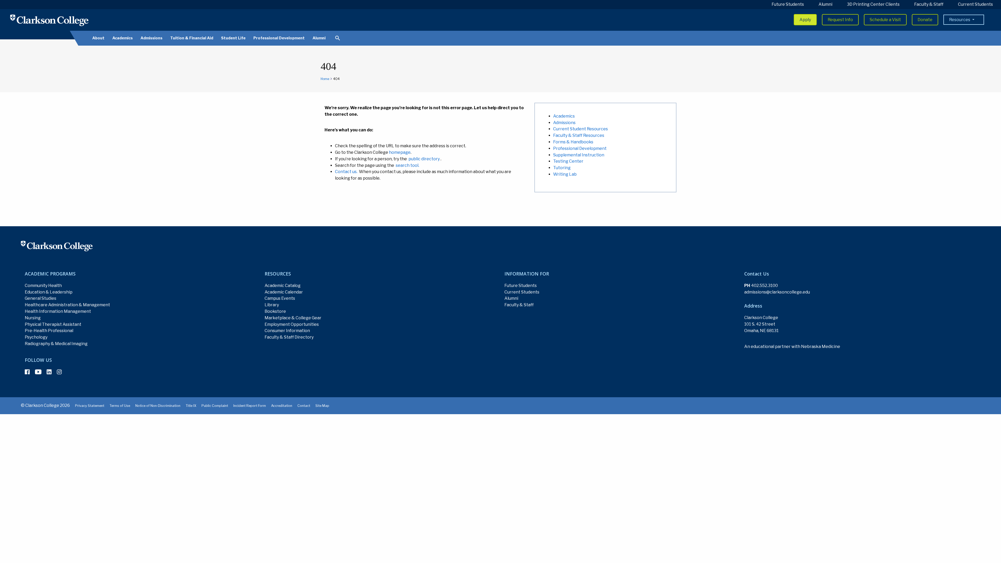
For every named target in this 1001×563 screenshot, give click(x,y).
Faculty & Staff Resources (578, 135)
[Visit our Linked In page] (49, 372)
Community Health (43, 285)
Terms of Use (119, 406)
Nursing (33, 317)
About (98, 38)
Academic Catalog (283, 285)
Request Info (840, 19)
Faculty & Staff (928, 4)
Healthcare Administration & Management (67, 304)
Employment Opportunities (292, 324)
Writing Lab (565, 174)
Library (272, 304)
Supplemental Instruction (578, 154)
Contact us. (346, 171)
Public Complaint (215, 406)
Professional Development (279, 38)
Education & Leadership (48, 292)
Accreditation (281, 406)
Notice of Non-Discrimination (157, 406)
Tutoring (562, 167)
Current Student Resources (580, 128)
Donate (925, 19)
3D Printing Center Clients (873, 4)
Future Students (788, 4)
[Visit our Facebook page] (27, 372)
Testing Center (568, 161)
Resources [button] (960, 19)
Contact (303, 406)
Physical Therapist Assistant (53, 324)
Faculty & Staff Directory (289, 337)
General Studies (40, 298)
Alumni (825, 4)
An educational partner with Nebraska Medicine (792, 346)
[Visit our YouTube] (38, 372)
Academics (122, 38)
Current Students (975, 4)
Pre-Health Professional (49, 330)
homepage (400, 152)
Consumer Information (287, 330)
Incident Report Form (249, 406)
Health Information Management (58, 311)
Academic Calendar (284, 292)
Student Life (233, 38)
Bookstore (275, 311)
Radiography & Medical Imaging (56, 343)
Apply (805, 19)
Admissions (151, 38)
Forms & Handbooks (573, 141)
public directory (424, 158)
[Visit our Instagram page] (59, 372)
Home (325, 79)
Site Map (322, 406)
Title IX (191, 406)
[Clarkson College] (49, 20)
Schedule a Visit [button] (885, 19)
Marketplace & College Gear (293, 317)
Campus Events (280, 298)
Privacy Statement (89, 406)
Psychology (36, 337)
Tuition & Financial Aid (191, 38)
